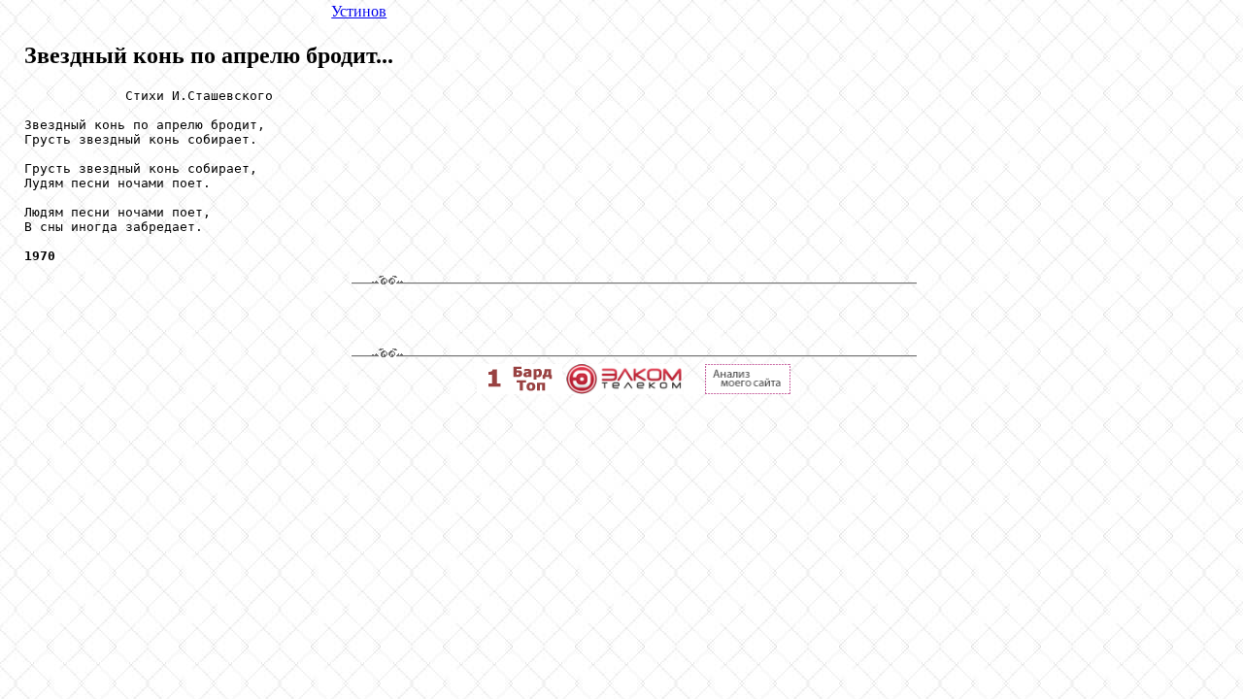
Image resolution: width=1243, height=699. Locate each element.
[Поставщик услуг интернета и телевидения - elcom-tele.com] (624, 389)
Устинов (358, 11)
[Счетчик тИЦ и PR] (747, 389)
